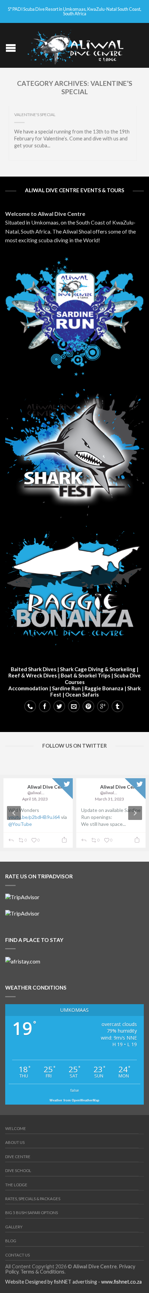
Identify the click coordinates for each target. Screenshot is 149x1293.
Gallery (14, 1227)
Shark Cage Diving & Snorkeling (97, 669)
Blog (10, 1240)
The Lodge (16, 1184)
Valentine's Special (34, 114)
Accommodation (28, 688)
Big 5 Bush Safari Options (31, 1212)
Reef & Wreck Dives (32, 675)
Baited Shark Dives (33, 669)
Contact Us (17, 1255)
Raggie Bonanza (104, 688)
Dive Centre (17, 1156)
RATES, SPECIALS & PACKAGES (32, 1198)
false (74, 1090)
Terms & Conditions (42, 1272)
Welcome (15, 1128)
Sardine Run (66, 688)
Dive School (18, 1170)
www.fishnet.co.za (121, 1282)
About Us (15, 1142)
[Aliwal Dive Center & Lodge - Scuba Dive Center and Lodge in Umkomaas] (75, 45)
